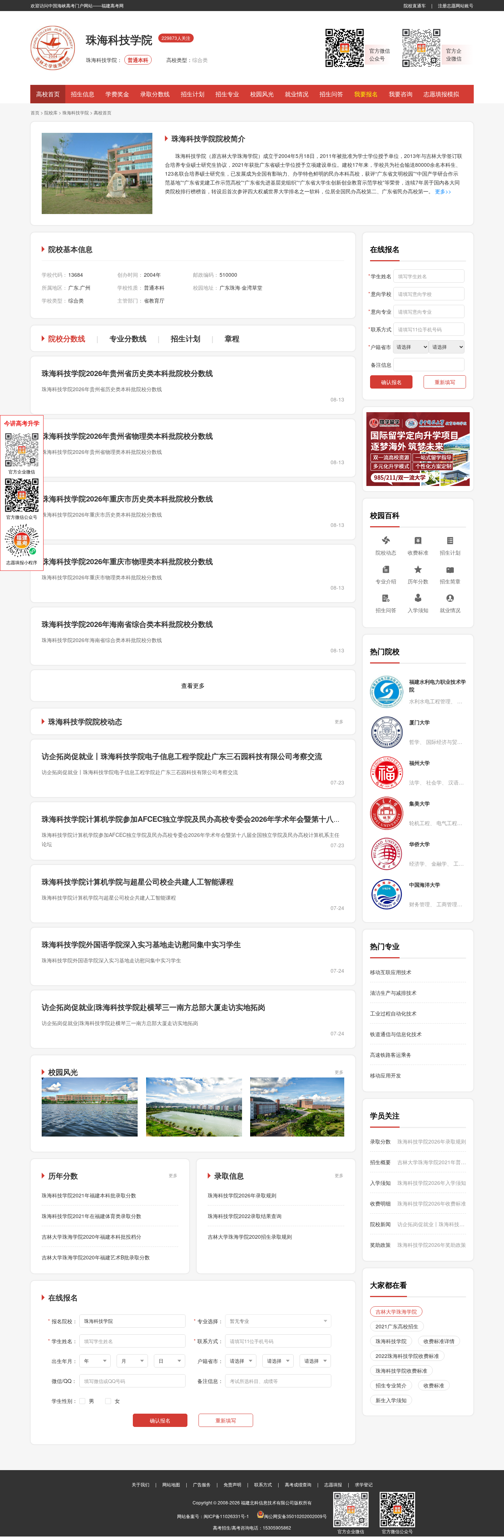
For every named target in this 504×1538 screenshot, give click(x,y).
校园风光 (262, 94)
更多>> (442, 191)
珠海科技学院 (75, 112)
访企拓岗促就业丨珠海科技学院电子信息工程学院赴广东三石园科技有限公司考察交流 (182, 756)
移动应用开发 (385, 1075)
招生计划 (192, 94)
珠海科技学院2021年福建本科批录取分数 (89, 1195)
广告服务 (202, 1484)
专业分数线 (128, 338)
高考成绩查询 (298, 1484)
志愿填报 (333, 1484)
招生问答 (331, 94)
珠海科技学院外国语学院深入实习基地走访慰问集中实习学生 (141, 944)
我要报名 (366, 94)
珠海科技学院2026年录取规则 (242, 1195)
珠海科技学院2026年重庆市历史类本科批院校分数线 (127, 498)
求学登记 (364, 1484)
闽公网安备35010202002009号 (295, 1516)
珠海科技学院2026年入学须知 (431, 1182)
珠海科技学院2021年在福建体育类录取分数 (91, 1216)
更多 (339, 721)
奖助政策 (380, 1244)
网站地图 (171, 1484)
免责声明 (232, 1484)
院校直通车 (415, 5)
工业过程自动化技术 (393, 1013)
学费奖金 (117, 94)
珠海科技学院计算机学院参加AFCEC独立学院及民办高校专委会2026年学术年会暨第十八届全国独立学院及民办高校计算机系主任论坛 (261, 818)
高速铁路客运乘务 (390, 1054)
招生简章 (450, 581)
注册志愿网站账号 (455, 5)
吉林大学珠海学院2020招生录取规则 (250, 1236)
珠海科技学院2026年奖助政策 (431, 1244)
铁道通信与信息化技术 (396, 1034)
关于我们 (140, 1484)
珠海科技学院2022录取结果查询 (245, 1216)
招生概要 (380, 1162)
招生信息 (82, 94)
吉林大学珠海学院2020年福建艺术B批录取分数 (96, 1257)
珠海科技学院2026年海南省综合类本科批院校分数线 (127, 623)
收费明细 (380, 1203)
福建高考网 (112, 5)
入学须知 (418, 610)
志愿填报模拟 (441, 94)
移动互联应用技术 (391, 972)
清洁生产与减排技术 (393, 992)
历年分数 (418, 581)
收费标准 (418, 552)
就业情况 (296, 94)
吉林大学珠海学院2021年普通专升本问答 (431, 1162)
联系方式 (263, 1484)
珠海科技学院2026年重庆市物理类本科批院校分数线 (127, 561)
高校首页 (48, 94)
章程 (232, 338)
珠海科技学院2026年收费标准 (431, 1203)
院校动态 (386, 552)
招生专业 (227, 94)
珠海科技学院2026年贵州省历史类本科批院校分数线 (127, 373)
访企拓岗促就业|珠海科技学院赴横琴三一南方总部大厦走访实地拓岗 (153, 1006)
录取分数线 (155, 94)
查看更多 (193, 685)
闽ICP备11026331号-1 (226, 1516)
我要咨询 (400, 94)
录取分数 (380, 1141)
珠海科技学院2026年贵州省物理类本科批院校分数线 (127, 435)
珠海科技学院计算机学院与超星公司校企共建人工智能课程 (138, 881)
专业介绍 (386, 581)
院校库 (51, 112)
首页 (35, 112)
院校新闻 (380, 1224)
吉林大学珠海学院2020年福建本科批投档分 (91, 1236)
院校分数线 (66, 338)
